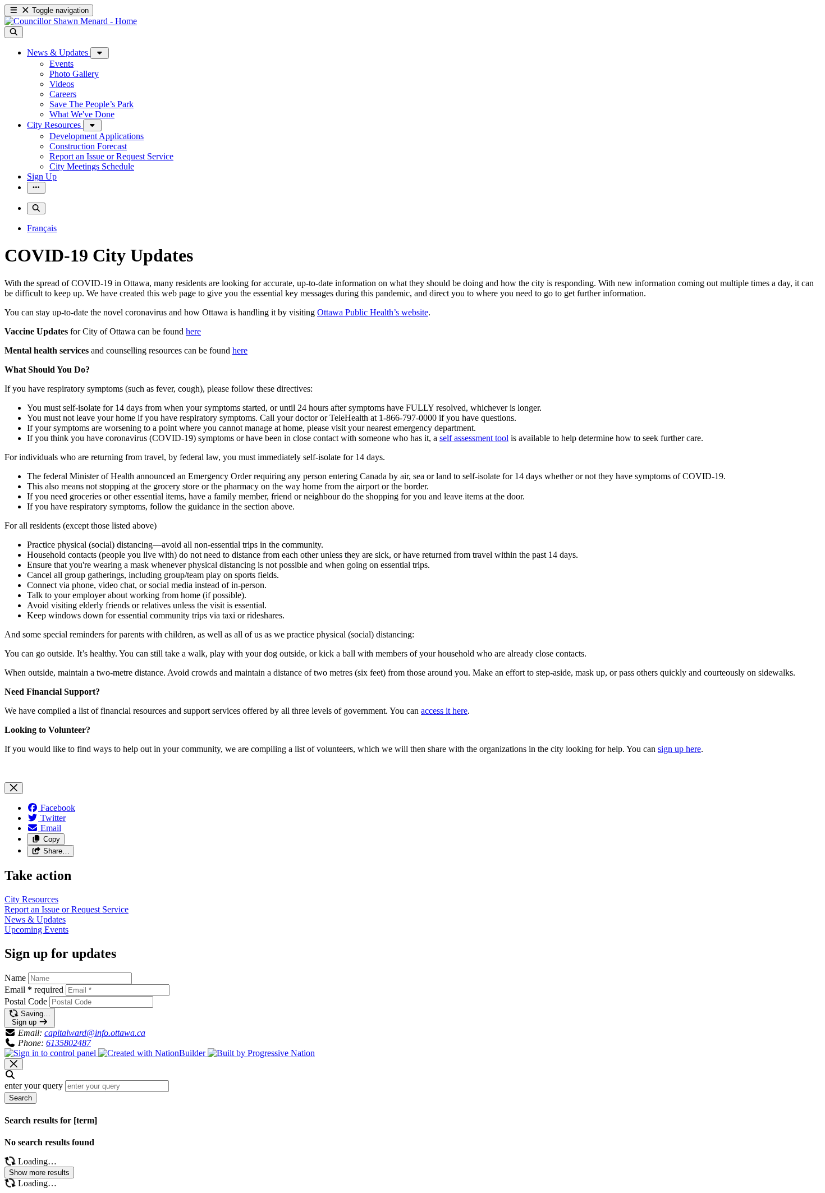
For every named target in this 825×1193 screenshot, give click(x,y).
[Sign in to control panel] (51, 1053)
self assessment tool (473, 438)
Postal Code (25, 1001)
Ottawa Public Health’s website (372, 312)
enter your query (33, 1085)
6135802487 (68, 1043)
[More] (99, 53)
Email (33, 989)
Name (15, 978)
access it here (444, 710)
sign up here (679, 749)
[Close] (13, 788)
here (193, 331)
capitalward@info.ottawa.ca (94, 1033)
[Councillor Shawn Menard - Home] (70, 21)
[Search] (13, 32)
